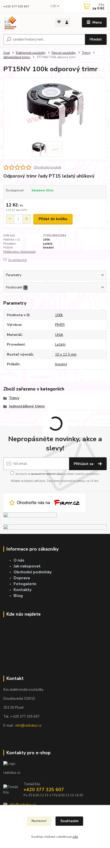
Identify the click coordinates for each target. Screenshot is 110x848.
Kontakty (22, 589)
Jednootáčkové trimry (16, 57)
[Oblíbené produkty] (59, 22)
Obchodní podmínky (33, 572)
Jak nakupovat (27, 566)
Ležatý (47, 244)
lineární (48, 248)
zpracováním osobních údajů (47, 473)
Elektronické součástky (31, 53)
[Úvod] (24, 22)
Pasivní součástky (64, 53)
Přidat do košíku (53, 218)
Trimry (86, 53)
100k (46, 240)
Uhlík (59, 334)
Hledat (96, 39)
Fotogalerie (25, 583)
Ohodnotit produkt (47, 167)
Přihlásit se (84, 463)
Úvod (6, 53)
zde (75, 837)
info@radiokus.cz (28, 725)
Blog (18, 595)
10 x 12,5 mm (65, 354)
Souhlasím (69, 821)
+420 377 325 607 (16, 6)
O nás (19, 560)
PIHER (60, 324)
